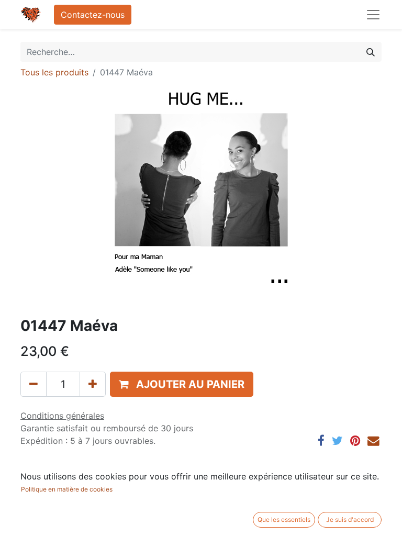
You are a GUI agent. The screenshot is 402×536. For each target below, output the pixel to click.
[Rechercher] (371, 52)
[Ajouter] (93, 384)
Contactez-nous (93, 14)
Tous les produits (54, 72)
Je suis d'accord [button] (350, 519)
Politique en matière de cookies (67, 489)
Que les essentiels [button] (284, 519)
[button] (181, 384)
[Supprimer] (33, 384)
